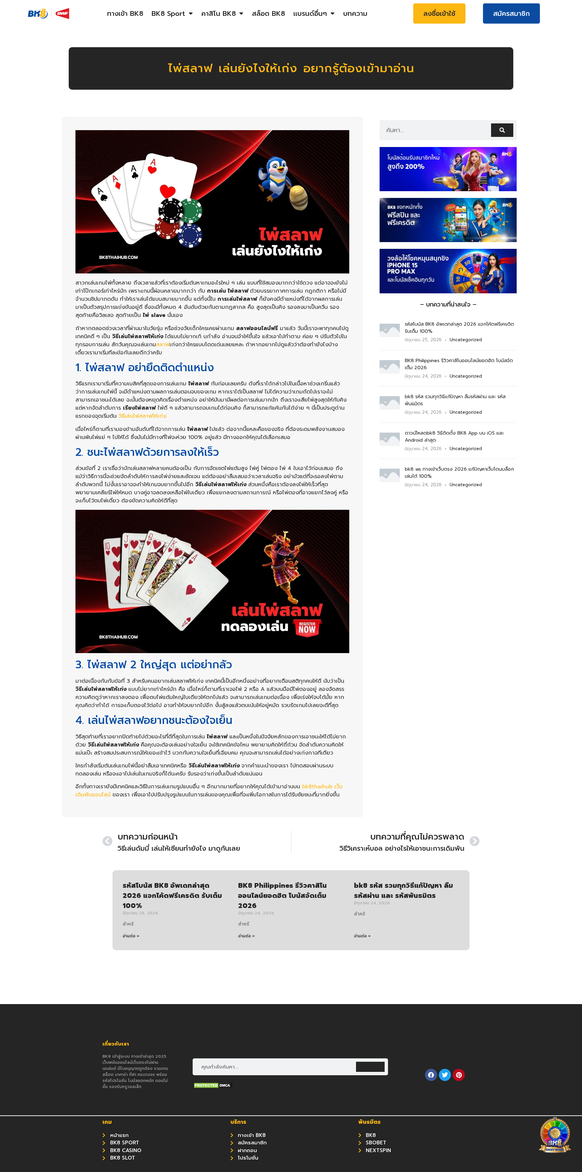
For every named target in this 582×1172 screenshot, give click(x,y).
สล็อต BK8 (268, 13)
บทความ (355, 13)
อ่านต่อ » (131, 936)
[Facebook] (431, 1075)
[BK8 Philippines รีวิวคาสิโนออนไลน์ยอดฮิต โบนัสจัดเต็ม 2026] (390, 371)
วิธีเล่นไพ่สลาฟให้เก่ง (142, 416)
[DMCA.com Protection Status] (213, 1087)
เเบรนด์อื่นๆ (310, 13)
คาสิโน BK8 (218, 13)
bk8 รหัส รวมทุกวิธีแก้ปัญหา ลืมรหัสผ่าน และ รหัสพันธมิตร (403, 890)
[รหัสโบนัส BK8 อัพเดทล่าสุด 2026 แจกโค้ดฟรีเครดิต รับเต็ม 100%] (390, 335)
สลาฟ (162, 345)
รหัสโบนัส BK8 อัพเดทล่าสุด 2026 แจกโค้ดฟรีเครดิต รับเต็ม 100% (172, 895)
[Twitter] (445, 1075)
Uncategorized (466, 339)
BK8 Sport (168, 13)
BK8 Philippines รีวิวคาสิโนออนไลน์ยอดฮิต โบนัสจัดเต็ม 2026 (282, 895)
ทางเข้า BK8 (125, 13)
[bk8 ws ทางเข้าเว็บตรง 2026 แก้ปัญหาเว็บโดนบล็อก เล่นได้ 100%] (390, 480)
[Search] (502, 130)
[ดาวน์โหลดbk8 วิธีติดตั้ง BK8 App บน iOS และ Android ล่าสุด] (390, 444)
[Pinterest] (459, 1075)
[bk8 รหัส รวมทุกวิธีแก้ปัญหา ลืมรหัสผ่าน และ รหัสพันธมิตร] (390, 407)
